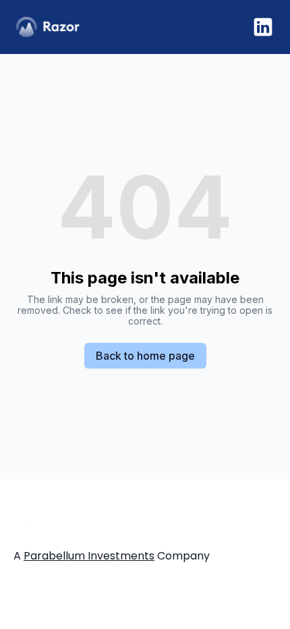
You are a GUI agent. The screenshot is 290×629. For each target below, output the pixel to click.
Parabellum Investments (89, 556)
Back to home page (145, 355)
